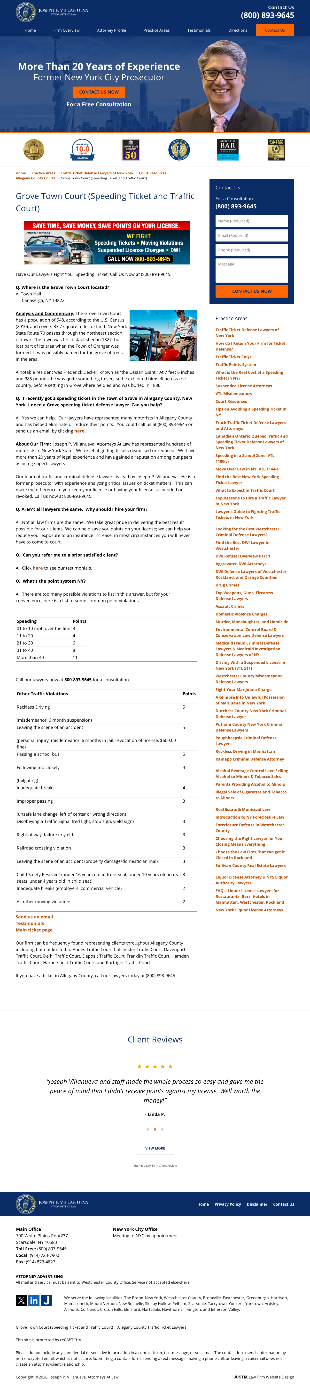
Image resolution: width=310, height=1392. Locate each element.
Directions (237, 30)
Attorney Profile (111, 30)
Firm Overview (66, 30)
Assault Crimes (230, 606)
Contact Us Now (99, 92)
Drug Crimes (227, 585)
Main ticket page (34, 930)
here (79, 431)
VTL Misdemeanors (234, 393)
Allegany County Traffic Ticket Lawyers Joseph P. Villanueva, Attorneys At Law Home (52, 12)
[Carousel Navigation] (155, 1129)
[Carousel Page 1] (147, 1129)
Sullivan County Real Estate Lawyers (251, 865)
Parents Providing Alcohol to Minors (250, 784)
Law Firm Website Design (264, 1377)
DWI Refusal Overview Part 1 (243, 556)
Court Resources (231, 401)
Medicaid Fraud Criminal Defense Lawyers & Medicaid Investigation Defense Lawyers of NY (248, 648)
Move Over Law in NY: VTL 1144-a (247, 469)
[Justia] (46, 1300)
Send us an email (34, 917)
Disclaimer (257, 1204)
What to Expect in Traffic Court (245, 490)
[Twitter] (21, 1300)
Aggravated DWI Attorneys (241, 563)
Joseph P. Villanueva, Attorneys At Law (83, 1377)
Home (30, 30)
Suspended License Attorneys (244, 385)
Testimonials (199, 30)
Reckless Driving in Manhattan (245, 751)
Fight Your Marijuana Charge (243, 689)
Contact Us (275, 30)
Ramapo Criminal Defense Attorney (250, 759)
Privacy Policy (228, 1204)
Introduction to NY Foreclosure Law (250, 817)
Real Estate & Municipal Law (243, 809)
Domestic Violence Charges (241, 614)
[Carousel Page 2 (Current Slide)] (155, 1129)
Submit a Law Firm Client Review (155, 1166)
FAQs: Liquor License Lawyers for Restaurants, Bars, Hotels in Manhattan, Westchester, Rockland (250, 896)
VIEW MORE (155, 1148)
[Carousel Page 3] (162, 1129)
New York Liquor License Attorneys (249, 910)
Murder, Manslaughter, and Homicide (252, 621)
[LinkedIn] (34, 1300)
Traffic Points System (236, 364)
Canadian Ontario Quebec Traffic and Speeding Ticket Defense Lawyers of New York (252, 441)
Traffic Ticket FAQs (233, 356)
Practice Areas (157, 30)
